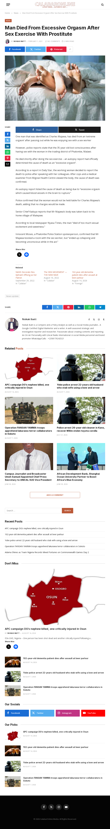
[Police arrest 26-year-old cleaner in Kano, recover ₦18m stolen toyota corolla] (81, 410)
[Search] (102, 4)
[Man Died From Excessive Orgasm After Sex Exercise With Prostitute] (55, 88)
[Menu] (8, 4)
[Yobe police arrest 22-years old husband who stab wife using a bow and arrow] (81, 367)
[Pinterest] (7, 158)
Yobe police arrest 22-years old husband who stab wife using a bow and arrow (80, 386)
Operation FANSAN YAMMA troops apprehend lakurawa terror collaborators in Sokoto (28, 430)
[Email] (7, 164)
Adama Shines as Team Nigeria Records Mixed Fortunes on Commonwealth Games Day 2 (47, 552)
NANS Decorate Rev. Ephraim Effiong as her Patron (26, 275)
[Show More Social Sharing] (70, 49)
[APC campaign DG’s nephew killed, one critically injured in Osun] (29, 367)
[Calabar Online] (54, 4)
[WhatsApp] (7, 152)
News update (12, 296)
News (8, 20)
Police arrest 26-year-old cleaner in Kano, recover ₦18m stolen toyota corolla (81, 429)
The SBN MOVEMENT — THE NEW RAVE (55, 273)
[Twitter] (7, 140)
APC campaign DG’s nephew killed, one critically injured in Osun (27, 386)
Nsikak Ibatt (20, 41)
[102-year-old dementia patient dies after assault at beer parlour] (13, 662)
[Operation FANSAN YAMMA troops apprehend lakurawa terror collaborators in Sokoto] (29, 410)
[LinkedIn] (7, 146)
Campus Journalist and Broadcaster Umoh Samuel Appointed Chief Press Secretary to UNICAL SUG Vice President (28, 476)
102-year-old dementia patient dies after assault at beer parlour (84, 275)
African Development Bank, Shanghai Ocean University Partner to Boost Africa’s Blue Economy (78, 476)
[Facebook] (7, 134)
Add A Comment (55, 495)
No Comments (54, 41)
